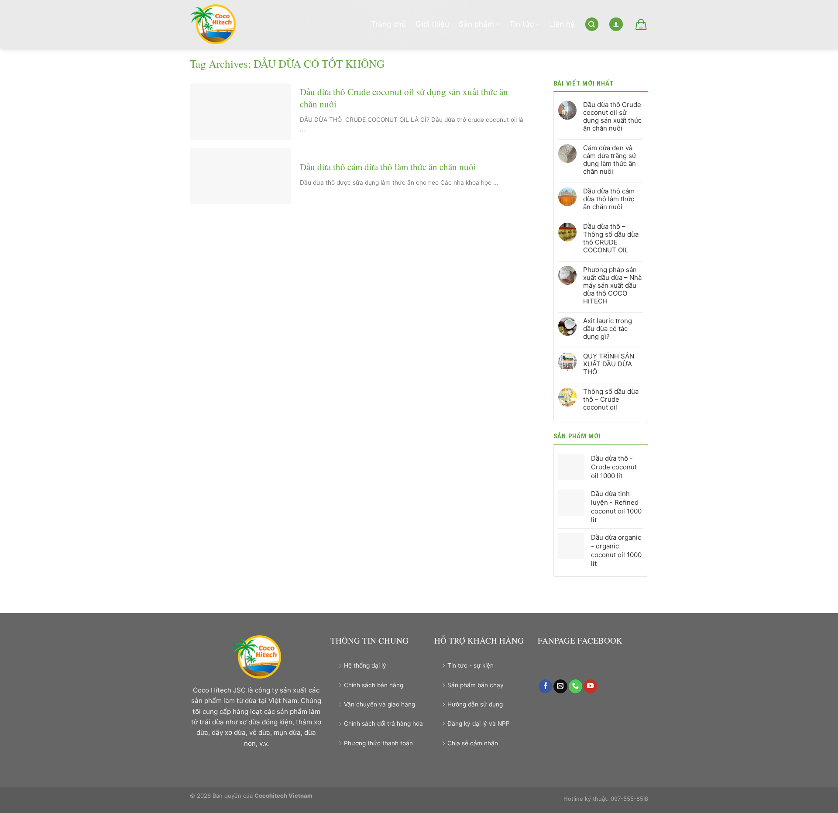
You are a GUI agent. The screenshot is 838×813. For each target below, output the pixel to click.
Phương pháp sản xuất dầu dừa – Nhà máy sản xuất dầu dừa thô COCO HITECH (612, 285)
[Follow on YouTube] (590, 686)
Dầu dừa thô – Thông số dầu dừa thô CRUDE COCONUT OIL (611, 238)
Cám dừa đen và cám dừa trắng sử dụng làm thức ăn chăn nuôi (609, 160)
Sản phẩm (476, 24)
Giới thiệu (432, 24)
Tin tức (521, 24)
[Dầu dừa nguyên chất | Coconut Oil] (217, 24)
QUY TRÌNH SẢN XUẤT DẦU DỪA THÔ (608, 364)
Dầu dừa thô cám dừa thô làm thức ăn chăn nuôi (388, 167)
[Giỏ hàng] (640, 24)
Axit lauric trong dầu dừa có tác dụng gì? (607, 329)
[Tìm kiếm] (591, 24)
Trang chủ (388, 24)
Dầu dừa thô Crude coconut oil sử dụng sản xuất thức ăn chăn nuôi (404, 98)
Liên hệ (562, 24)
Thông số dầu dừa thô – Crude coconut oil (611, 399)
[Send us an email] (560, 686)
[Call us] (575, 686)
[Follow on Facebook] (545, 686)
